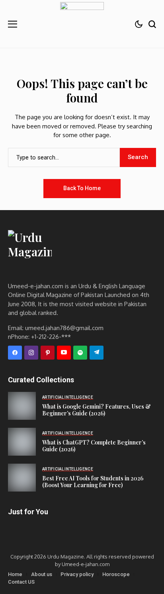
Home (15, 574)
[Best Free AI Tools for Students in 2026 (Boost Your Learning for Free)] (22, 478)
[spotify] (80, 353)
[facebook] (15, 353)
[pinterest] (48, 353)
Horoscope (116, 574)
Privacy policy (77, 574)
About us (41, 574)
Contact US (21, 582)
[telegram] (96, 353)
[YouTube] (64, 353)
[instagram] (31, 353)
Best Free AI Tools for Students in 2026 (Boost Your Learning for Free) (92, 481)
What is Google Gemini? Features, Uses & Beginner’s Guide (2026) (96, 410)
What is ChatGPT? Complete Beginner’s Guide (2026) (94, 446)
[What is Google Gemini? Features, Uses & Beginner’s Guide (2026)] (22, 406)
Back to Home (82, 188)
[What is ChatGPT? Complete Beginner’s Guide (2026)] (22, 442)
